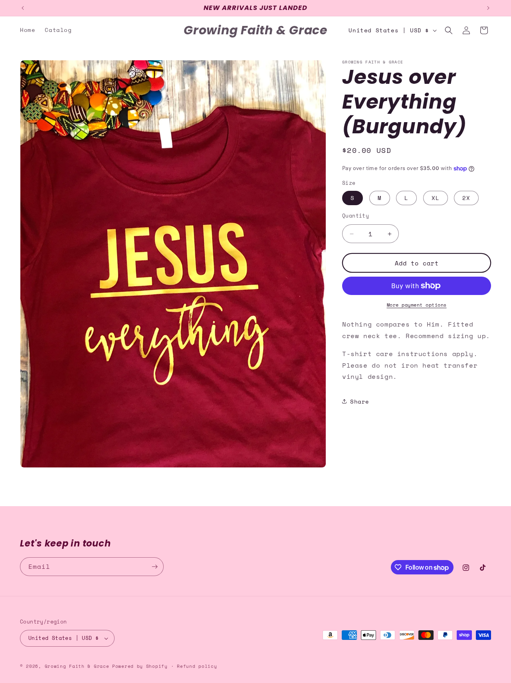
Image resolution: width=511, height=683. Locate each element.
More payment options (417, 304)
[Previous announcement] (23, 8)
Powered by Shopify (140, 666)
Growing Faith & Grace (77, 666)
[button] (449, 30)
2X (466, 198)
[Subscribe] (154, 566)
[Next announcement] (488, 8)
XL (436, 198)
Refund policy (197, 666)
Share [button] (359, 401)
